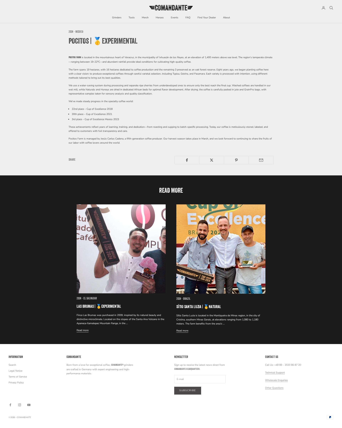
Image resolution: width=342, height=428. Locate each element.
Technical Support (275, 372)
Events (174, 17)
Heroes (160, 17)
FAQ (187, 17)
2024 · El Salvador (87, 298)
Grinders (116, 17)
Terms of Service (18, 376)
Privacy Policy (16, 382)
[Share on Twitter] (211, 160)
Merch (145, 17)
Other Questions (274, 388)
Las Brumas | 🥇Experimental (99, 307)
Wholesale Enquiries (276, 380)
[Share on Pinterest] (236, 160)
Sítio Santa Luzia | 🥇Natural (198, 307)
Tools (132, 17)
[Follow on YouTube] (29, 405)
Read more (83, 330)
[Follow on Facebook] (10, 405)
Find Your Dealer (207, 17)
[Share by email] (261, 160)
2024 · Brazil (183, 299)
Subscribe (187, 390)
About (226, 17)
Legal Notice (15, 370)
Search (12, 365)
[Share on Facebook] (187, 160)
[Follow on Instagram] (19, 405)
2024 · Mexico (76, 32)
